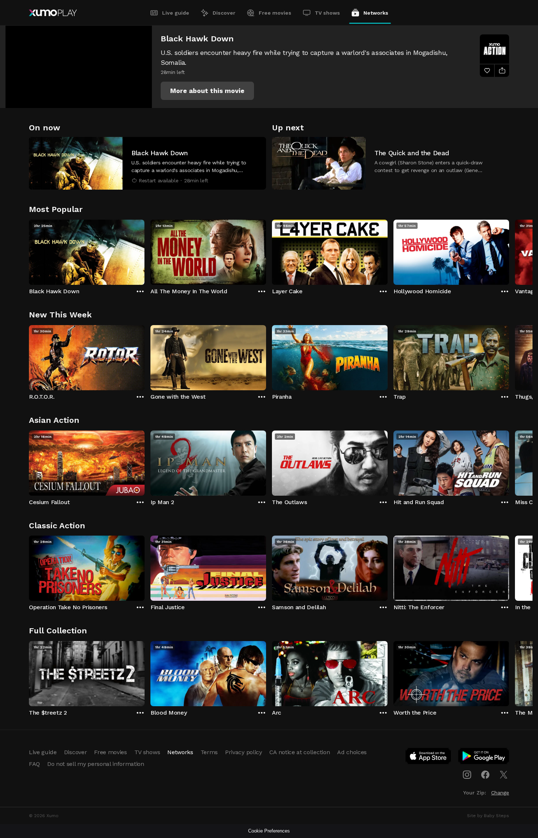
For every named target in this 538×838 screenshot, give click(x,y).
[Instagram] (467, 774)
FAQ (34, 763)
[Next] (509, 250)
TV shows (327, 13)
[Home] (53, 13)
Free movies (275, 13)
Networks (375, 13)
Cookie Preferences (269, 831)
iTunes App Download (428, 757)
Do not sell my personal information (95, 763)
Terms (209, 752)
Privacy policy (243, 752)
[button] (207, 91)
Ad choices (352, 752)
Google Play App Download (484, 757)
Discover (224, 13)
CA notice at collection (299, 752)
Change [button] (500, 793)
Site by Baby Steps (488, 815)
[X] (503, 774)
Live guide (175, 13)
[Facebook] (485, 774)
